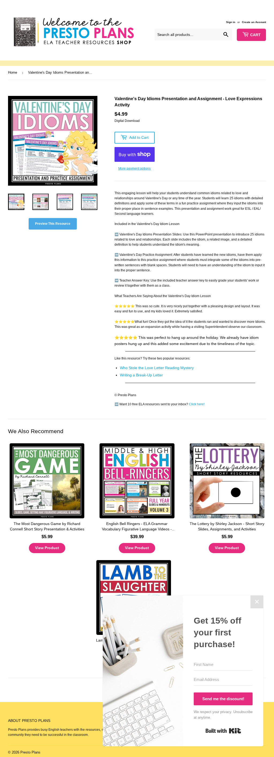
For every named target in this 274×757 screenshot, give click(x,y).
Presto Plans (30, 752)
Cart (255, 35)
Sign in (230, 22)
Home (12, 72)
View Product (47, 548)
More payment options (134, 168)
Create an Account (254, 22)
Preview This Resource (52, 224)
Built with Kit (223, 731)
